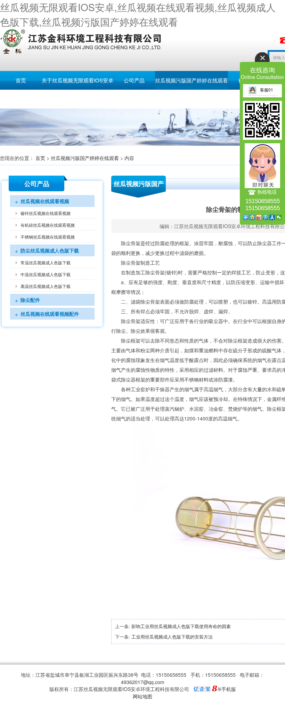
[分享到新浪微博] (259, 217)
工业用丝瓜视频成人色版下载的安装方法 (172, 636)
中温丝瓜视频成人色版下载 (46, 274)
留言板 (21, 99)
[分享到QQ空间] (252, 217)
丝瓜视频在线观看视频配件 (50, 313)
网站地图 (142, 696)
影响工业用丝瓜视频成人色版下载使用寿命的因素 (181, 626)
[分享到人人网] (272, 217)
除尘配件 (30, 299)
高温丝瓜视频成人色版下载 (46, 286)
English (62, 99)
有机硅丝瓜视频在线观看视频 (48, 225)
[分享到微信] (279, 217)
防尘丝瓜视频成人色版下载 (50, 250)
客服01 (266, 90)
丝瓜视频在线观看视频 (45, 201)
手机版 (228, 688)
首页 (21, 80)
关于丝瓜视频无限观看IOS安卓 (77, 80)
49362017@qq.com (142, 681)
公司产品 (134, 80)
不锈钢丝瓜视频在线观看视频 (48, 237)
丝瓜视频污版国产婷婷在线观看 (191, 80)
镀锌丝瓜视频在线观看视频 (46, 213)
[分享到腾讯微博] (266, 217)
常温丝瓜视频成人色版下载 (46, 262)
